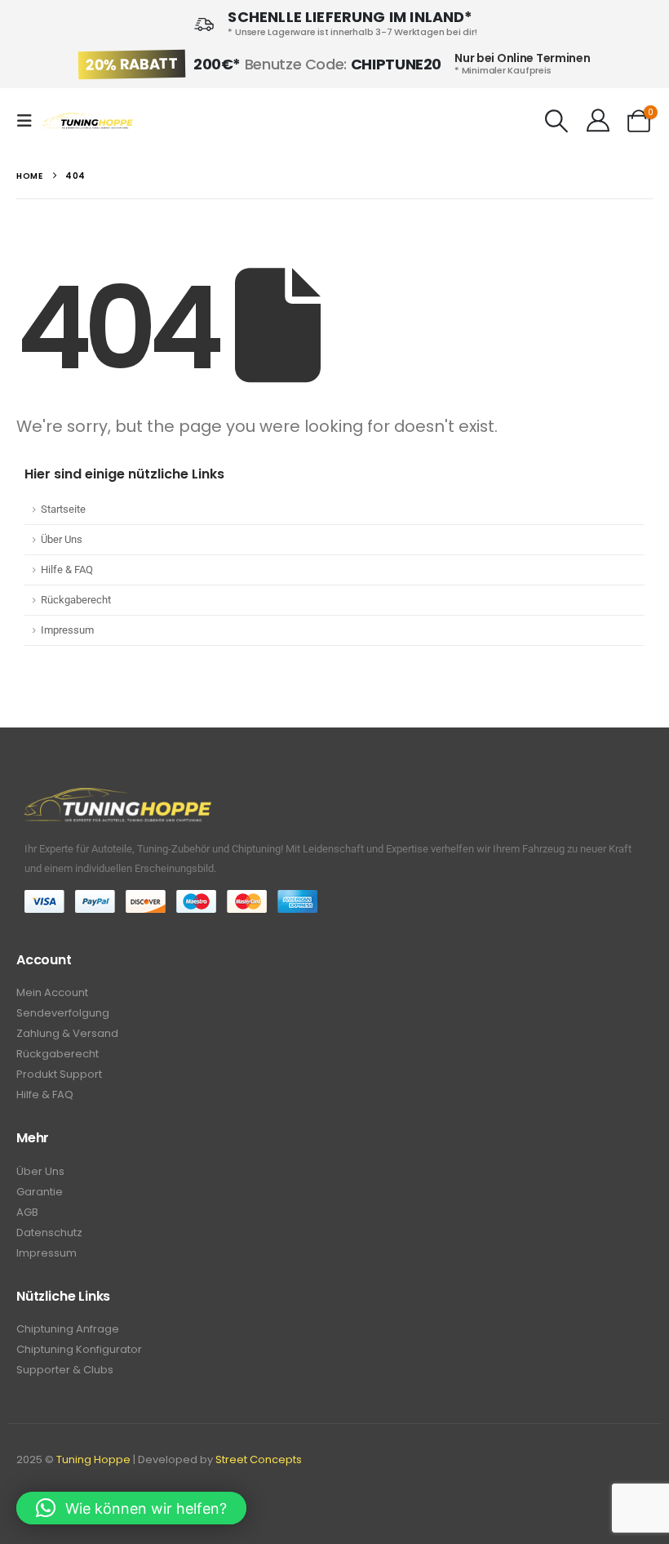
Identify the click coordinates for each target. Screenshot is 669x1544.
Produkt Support (59, 1074)
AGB (27, 1212)
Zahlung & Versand (67, 1033)
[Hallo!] (598, 120)
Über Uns (61, 539)
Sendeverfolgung (62, 1013)
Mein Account (52, 992)
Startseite (63, 509)
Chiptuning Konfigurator (79, 1349)
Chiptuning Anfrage (67, 1329)
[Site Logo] (87, 121)
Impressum (67, 630)
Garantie (39, 1191)
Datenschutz (49, 1232)
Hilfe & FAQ (67, 569)
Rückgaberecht (76, 600)
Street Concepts (258, 1459)
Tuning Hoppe (93, 1459)
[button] (29, 121)
